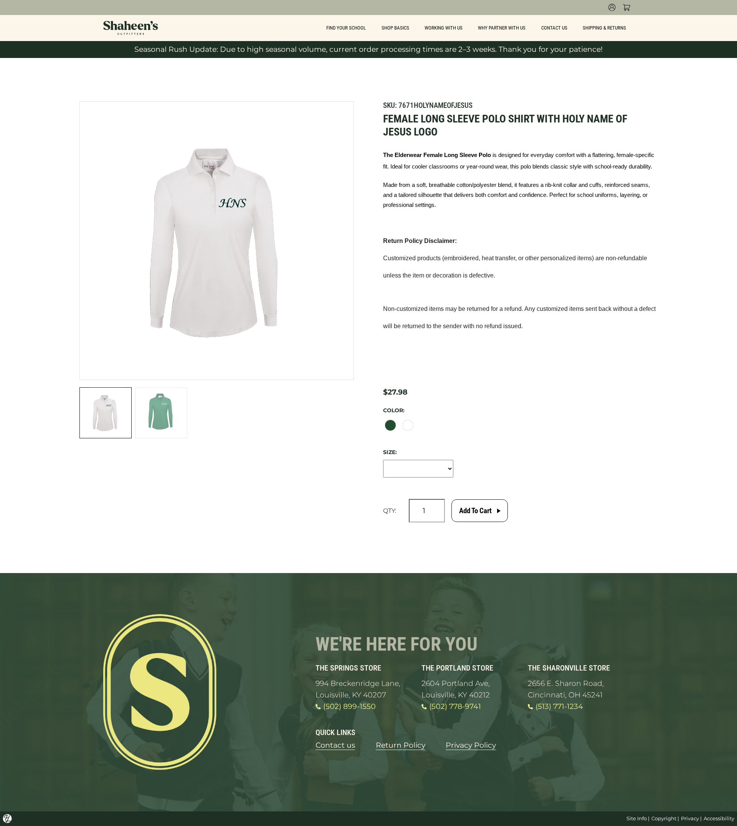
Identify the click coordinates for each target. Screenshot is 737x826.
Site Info (636, 818)
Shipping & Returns (604, 28)
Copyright (663, 818)
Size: (390, 452)
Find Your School (346, 28)
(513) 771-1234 (559, 706)
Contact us (335, 745)
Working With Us (444, 28)
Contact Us (554, 28)
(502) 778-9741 (455, 706)
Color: (394, 410)
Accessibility (719, 818)
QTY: (389, 510)
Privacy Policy (471, 745)
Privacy (690, 818)
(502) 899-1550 (349, 706)
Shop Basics (395, 28)
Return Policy (400, 745)
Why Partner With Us (501, 28)
